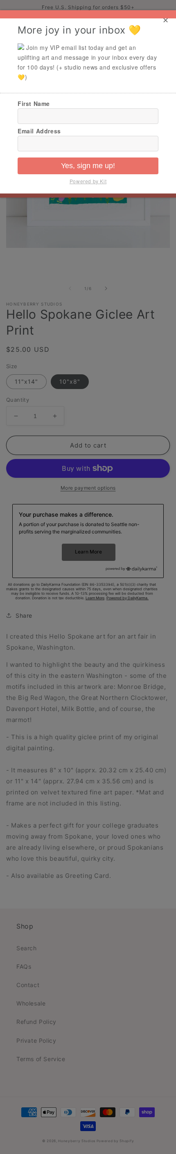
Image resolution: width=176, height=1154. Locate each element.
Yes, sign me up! (88, 166)
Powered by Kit (88, 181)
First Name (34, 103)
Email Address (39, 131)
